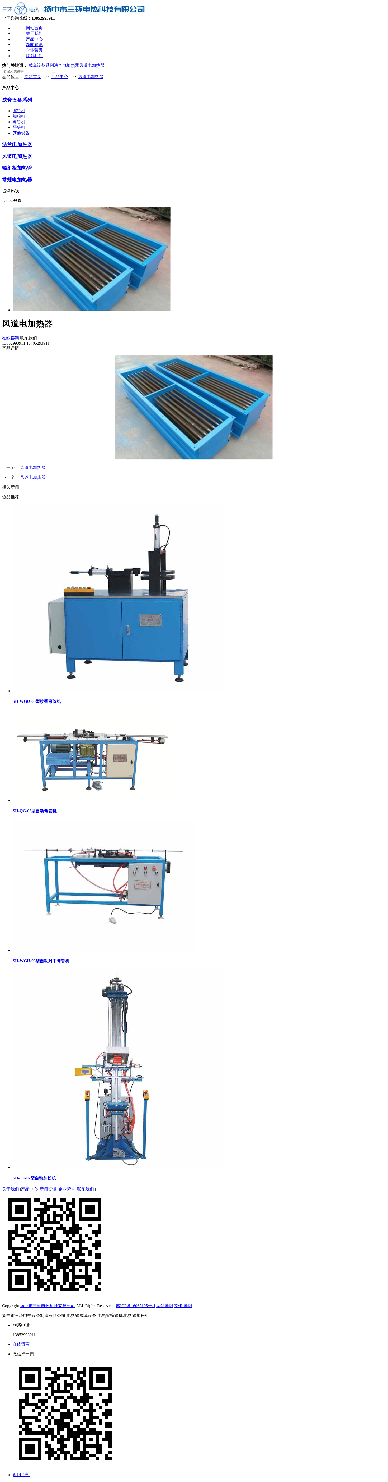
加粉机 (19, 116)
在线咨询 (10, 338)
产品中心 (34, 39)
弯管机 (19, 122)
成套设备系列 (41, 65)
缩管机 (19, 110)
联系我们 (34, 55)
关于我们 (34, 33)
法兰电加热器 (66, 65)
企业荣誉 (34, 50)
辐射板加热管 (17, 168)
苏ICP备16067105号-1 (135, 1305)
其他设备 (21, 133)
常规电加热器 (17, 180)
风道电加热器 (92, 65)
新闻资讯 (34, 44)
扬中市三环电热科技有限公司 (47, 1305)
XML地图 (183, 1305)
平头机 (19, 127)
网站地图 (164, 1305)
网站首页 (34, 28)
